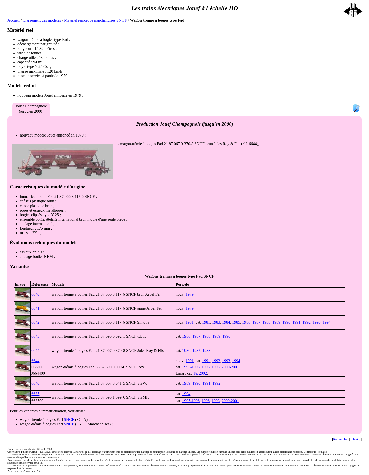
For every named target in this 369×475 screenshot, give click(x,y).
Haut (355, 439)
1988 (266, 322)
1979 (190, 294)
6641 (35, 308)
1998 (216, 367)
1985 (236, 322)
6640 (35, 294)
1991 (296, 322)
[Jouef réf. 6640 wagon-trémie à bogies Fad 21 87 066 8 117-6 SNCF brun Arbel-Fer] (22, 298)
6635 (35, 394)
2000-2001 (230, 367)
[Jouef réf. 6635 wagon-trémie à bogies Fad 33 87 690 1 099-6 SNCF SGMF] (22, 401)
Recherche (340, 439)
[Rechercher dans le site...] (356, 108)
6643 (35, 336)
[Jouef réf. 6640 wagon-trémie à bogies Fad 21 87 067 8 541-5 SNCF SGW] (22, 387)
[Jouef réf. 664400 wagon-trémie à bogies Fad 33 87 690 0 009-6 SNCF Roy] (22, 371)
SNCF (69, 419)
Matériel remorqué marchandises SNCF (95, 20)
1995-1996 (191, 367)
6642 (35, 322)
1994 (327, 322)
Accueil (13, 20)
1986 (246, 322)
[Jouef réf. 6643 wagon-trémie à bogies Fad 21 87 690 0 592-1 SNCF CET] (22, 340)
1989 (276, 322)
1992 (306, 322)
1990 (286, 322)
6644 (35, 350)
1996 (206, 367)
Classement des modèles (42, 20)
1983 (216, 322)
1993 (317, 322)
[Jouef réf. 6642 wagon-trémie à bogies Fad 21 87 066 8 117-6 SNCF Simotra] (22, 326)
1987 (256, 322)
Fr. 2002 (200, 373)
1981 (190, 322)
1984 (226, 322)
